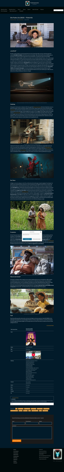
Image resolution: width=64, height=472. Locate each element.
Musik (15, 19)
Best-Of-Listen (35, 9)
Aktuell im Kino (4, 9)
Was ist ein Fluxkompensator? (44, 457)
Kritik (29, 410)
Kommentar (14, 425)
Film (13, 19)
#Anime (14, 449)
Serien (24, 9)
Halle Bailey (13, 109)
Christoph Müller (20, 19)
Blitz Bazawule (51, 240)
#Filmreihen (15, 457)
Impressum (41, 449)
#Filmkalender (15, 452)
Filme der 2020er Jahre (14, 410)
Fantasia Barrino (48, 147)
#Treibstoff (15, 462)
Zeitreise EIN (27, 239)
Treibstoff (21, 11)
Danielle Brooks (25, 191)
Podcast (42, 9)
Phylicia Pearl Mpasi (37, 107)
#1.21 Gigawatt (15, 451)
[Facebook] (11, 403)
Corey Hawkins (23, 150)
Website (40, 421)
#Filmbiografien (16, 456)
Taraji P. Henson (49, 148)
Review (40, 410)
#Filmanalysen (15, 454)
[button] (15, 9)
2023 (16, 408)
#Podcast (15, 461)
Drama (11, 19)
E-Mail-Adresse (28, 421)
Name (13, 421)
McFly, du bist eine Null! (36, 239)
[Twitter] (12, 403)
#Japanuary (15, 459)
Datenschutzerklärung (42, 451)
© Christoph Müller (50, 325)
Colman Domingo (17, 112)
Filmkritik (20, 410)
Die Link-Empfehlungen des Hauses (45, 455)
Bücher (29, 9)
